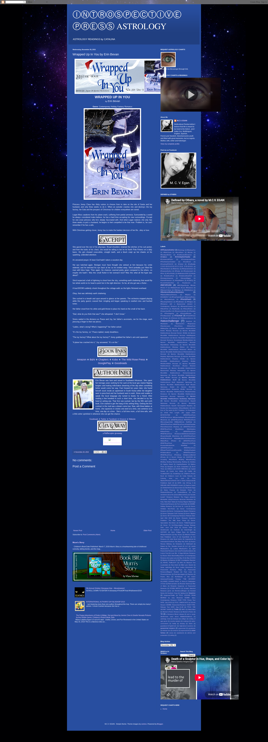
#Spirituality (176, 308)
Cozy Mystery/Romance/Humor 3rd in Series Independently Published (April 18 (178, 481)
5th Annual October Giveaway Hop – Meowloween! (105, 588)
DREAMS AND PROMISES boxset (172, 485)
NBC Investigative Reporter (186, 560)
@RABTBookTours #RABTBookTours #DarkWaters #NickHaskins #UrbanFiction (178, 429)
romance (175, 630)
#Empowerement (187, 268)
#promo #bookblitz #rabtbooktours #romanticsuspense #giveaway (178, 373)
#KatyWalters (179, 280)
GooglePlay (104, 363)
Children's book (173, 476)
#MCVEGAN (166, 285)
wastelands (180, 633)
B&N (92, 359)
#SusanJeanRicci (166, 311)
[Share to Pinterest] (105, 452)
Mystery (165, 560)
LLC (186, 546)
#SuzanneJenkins (180, 311)
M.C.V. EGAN (182, 121)
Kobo (115, 359)
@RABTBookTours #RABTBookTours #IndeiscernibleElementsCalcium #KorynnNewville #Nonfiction (178, 434)
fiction (191, 623)
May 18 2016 (191, 558)
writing (172, 635)
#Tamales (192, 311)
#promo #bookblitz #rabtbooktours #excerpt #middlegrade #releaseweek (178, 335)
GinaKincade (165, 530)
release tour (166, 630)
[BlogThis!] (97, 452)
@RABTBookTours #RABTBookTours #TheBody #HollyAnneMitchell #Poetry (178, 455)
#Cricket (180, 264)
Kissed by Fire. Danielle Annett (171, 546)
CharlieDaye (177, 473)
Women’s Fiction (188, 612)
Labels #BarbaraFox (181, 548)
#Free (162, 273)
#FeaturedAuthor (166, 271)
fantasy (182, 623)
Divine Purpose (169, 490)
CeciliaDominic (165, 473)
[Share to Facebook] (102, 452)
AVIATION (189, 457)
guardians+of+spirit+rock (168, 626)
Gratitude (177, 530)
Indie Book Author (176, 539)
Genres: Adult (187, 527)
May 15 (182, 558)
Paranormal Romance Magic (171, 569)
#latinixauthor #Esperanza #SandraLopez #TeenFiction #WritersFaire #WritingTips (178, 326)
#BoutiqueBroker (166, 255)
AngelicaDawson (181, 464)
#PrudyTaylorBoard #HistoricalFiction (183, 297)
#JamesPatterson (166, 280)
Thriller (176, 609)
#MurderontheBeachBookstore (172, 292)
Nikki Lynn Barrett (187, 565)
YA (162, 614)
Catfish (190, 471)
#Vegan (165, 318)
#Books (190, 252)
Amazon (81, 359)
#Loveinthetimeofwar (167, 283)
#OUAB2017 (165, 297)
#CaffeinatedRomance (184, 255)
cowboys (186, 621)
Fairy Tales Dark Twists (168, 502)
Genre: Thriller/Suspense (187, 523)
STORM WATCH (175, 588)
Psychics (190, 574)
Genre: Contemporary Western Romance (182, 511)
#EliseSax (176, 268)
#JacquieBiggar (186, 278)
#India (193, 273)
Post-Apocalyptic (179, 574)
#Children (164, 257)
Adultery (192, 462)
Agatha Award (168, 464)
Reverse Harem (185, 583)
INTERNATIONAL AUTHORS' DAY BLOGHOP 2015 (105, 602)
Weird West (192, 609)
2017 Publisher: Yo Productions (185, 410)
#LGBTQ (190, 280)
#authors (189, 321)
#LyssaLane (186, 283)
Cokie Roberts (188, 476)
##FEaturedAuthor (167, 250)
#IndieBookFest (169, 276)
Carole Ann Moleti (176, 471)
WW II (184, 609)
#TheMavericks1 (166, 315)
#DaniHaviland (165, 268)
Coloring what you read (172, 478)
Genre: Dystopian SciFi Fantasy (173, 513)
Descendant (179, 487)
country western (175, 621)
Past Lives (188, 572)
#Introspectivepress (167, 278)
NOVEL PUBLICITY (169, 562)
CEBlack (170, 469)
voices (171, 633)
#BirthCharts (167, 252)
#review (163, 408)
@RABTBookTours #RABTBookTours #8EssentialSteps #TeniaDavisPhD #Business (178, 417)
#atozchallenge (170, 320)
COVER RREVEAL (182, 469)
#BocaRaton (179, 252)
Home (113, 531)
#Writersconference (187, 318)
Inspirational (189, 539)
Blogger (160, 724)
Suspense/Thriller (169, 595)
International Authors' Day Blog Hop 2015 (174, 541)
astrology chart (165, 619)
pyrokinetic (192, 628)
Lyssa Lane (173, 558)
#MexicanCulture (166, 290)
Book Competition (183, 466)
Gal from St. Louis (181, 506)
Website (132, 419)
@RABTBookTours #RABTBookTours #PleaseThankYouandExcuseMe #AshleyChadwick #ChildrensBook (178, 450)
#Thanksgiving (169, 313)
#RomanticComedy (187, 306)
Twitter (103, 419)
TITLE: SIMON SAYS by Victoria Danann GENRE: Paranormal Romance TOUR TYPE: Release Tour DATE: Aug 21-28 (178, 605)
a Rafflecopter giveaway (112, 433)
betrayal (175, 619)
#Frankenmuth (188, 271)
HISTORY (164, 532)
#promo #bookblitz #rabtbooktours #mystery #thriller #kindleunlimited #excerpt (178, 361)
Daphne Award (190, 485)
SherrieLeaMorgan (181, 591)
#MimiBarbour (188, 290)
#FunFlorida (171, 273)
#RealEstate (180, 302)
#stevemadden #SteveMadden (179, 408)
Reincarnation (172, 583)
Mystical (172, 560)
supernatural (185, 630)
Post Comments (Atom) (91, 535)
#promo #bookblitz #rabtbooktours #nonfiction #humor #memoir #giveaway (178, 366)
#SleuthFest (164, 308)
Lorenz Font (164, 553)
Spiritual (183, 593)
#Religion (190, 302)
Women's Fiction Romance (171, 612)
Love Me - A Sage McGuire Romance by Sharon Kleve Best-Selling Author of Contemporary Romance (178, 555)
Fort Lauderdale (182, 504)
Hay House (178, 534)
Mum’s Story (78, 542)
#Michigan (177, 290)
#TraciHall (178, 316)
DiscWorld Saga (190, 487)
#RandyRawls (185, 299)
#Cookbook (187, 261)
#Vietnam (174, 318)
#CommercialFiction (167, 259)
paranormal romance (168, 628)
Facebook (113, 419)
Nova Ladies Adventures (184, 567)
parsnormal (182, 628)
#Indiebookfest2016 (185, 276)
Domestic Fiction (186, 490)
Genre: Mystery (190, 513)
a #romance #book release (175, 614)
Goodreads (120, 363)
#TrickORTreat (190, 315)
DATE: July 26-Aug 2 (185, 483)
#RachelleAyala (169, 299)
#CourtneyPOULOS (167, 264)
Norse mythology (166, 567)
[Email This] (95, 452)
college (183, 619)
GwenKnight (188, 530)
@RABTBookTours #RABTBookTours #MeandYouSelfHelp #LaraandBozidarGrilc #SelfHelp (178, 443)
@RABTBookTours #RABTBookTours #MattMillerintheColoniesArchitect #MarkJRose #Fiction (178, 438)
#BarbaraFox (191, 250)
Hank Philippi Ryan (178, 532)
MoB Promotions (112, 442)
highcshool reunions (186, 626)
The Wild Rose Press (133, 359)
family (174, 623)
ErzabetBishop (182, 492)
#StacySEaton (188, 308)
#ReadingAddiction (167, 302)
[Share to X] (100, 452)
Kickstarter (179, 544)
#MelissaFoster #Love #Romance (182, 287)
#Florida (177, 271)
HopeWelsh (185, 537)
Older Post (147, 531)
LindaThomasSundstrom (185, 551)
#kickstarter (164, 323)
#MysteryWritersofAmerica (169, 294)
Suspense (192, 593)
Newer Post (77, 531)
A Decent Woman (176, 457)
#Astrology (181, 250)
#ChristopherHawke (182, 257)
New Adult (174, 565)
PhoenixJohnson (166, 574)
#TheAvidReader (185, 313)
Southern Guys (173, 593)
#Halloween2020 (183, 273)
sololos (144, 724)
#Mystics (188, 294)
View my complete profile (170, 144)
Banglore (170, 466)
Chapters (103, 359)
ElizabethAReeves (166, 492)
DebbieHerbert (167, 487)
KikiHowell (189, 544)
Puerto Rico (165, 576)
